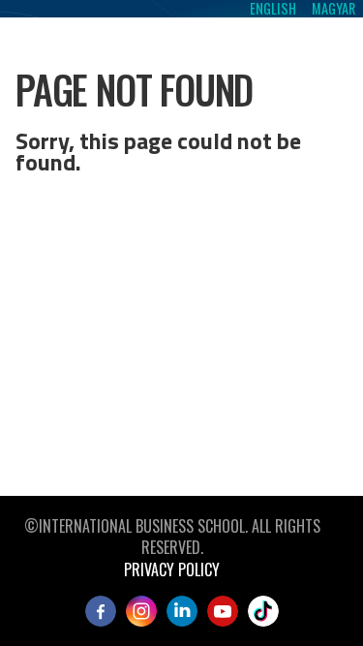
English (273, 8)
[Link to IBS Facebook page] (100, 611)
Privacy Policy (172, 569)
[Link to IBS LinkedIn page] (181, 611)
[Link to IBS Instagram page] (141, 611)
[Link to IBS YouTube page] (222, 611)
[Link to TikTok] (263, 611)
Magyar (333, 8)
